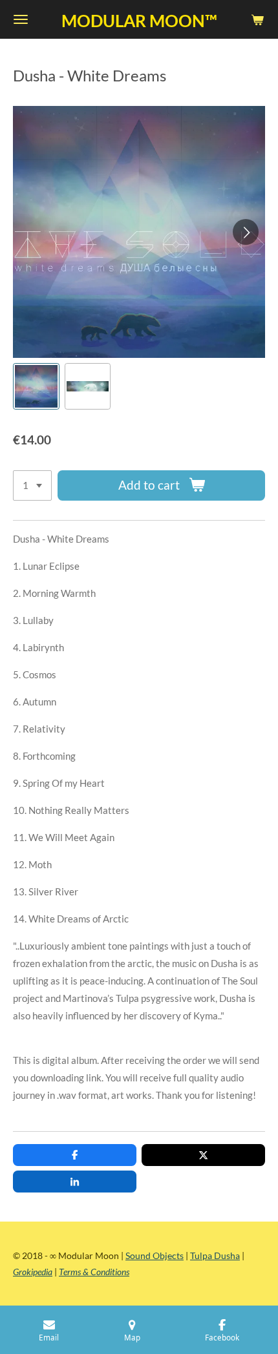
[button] (36, 386)
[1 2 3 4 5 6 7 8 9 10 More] (32, 485)
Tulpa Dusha (215, 1255)
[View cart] (257, 19)
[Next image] (246, 232)
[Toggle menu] (20, 19)
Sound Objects (154, 1255)
